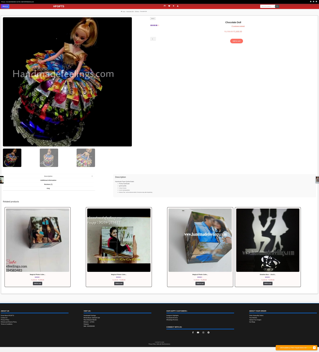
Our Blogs (252, 322)
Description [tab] (48, 176)
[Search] (277, 6)
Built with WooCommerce (163, 344)
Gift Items (137, 11)
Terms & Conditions (6, 324)
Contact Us (4, 317)
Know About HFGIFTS (7, 315)
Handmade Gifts (130, 11)
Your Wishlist (253, 317)
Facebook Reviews (172, 317)
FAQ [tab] (48, 188)
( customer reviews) (238, 26)
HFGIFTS (58, 6)
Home (124, 11)
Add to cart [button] (37, 283)
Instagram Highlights (172, 315)
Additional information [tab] (48, 180)
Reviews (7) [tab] (48, 184)
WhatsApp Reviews (172, 319)
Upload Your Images (255, 319)
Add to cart (236, 41)
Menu (4, 6)
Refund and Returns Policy (9, 322)
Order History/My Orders (256, 315)
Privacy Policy (5, 319)
